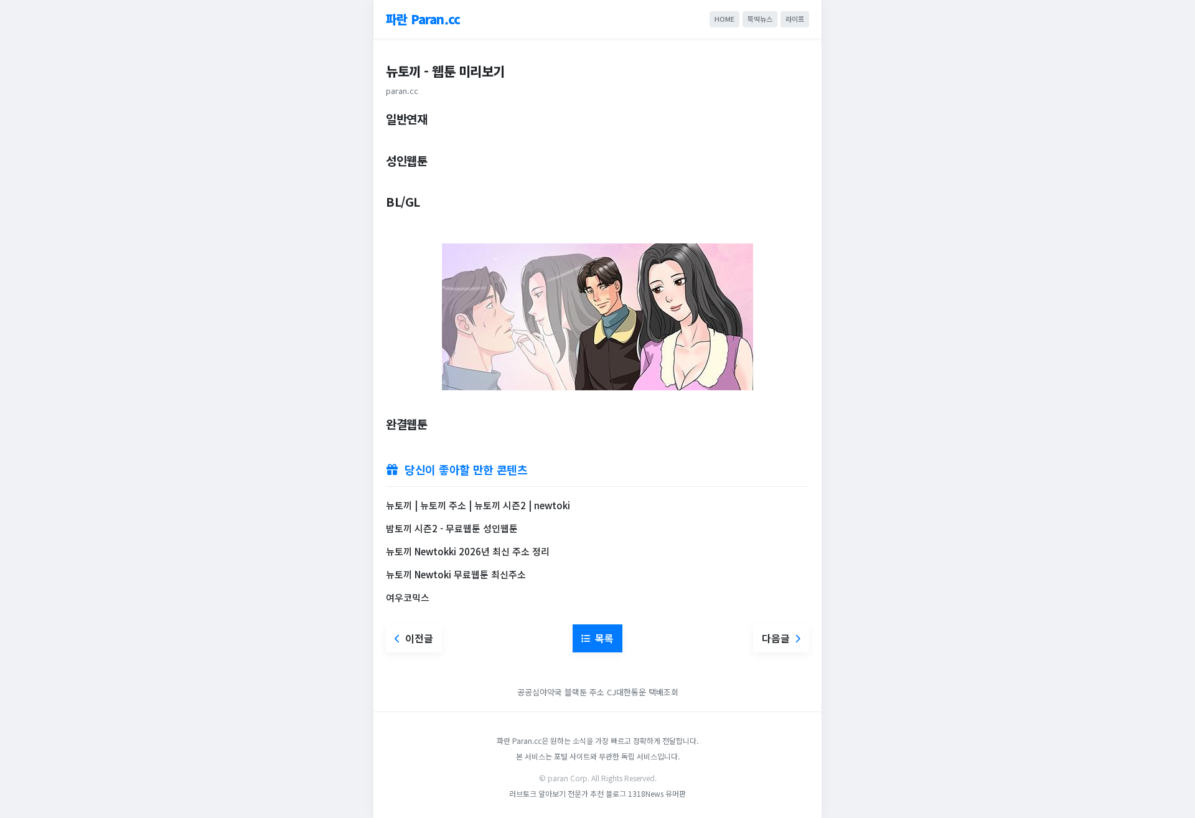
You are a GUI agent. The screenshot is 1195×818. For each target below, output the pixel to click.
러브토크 (523, 793)
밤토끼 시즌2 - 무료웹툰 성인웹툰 (452, 528)
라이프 (794, 19)
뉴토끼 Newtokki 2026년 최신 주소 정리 (468, 551)
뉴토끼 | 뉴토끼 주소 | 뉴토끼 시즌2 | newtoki (478, 505)
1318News (645, 793)
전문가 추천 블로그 (597, 793)
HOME (724, 19)
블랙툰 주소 (584, 692)
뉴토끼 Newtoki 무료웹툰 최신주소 (456, 574)
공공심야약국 (539, 692)
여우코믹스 (407, 597)
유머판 (675, 793)
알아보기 (552, 793)
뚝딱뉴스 (759, 19)
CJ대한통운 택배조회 (642, 692)
